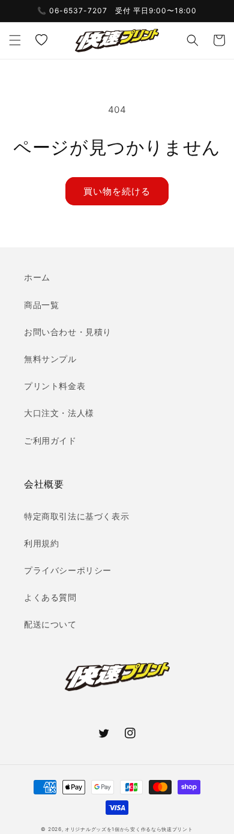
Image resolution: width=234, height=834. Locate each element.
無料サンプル (50, 359)
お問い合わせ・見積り (68, 332)
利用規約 (41, 543)
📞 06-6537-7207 (72, 10)
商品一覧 (41, 305)
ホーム (37, 277)
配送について (50, 624)
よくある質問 (50, 597)
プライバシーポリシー (68, 570)
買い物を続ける (117, 191)
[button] (15, 40)
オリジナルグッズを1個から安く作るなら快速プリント (129, 829)
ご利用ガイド (50, 440)
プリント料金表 (54, 386)
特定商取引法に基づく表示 (76, 516)
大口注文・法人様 (59, 413)
